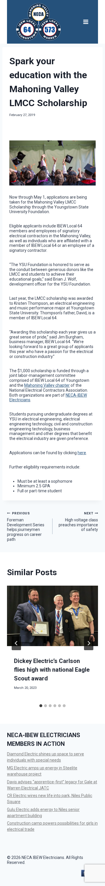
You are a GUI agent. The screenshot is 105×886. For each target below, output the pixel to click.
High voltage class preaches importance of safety (78, 521)
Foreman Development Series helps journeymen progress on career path (25, 526)
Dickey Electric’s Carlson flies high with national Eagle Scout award (52, 669)
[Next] (88, 643)
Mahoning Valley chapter (47, 385)
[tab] (40, 705)
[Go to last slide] (16, 643)
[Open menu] (85, 21)
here (82, 452)
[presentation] (52, 616)
